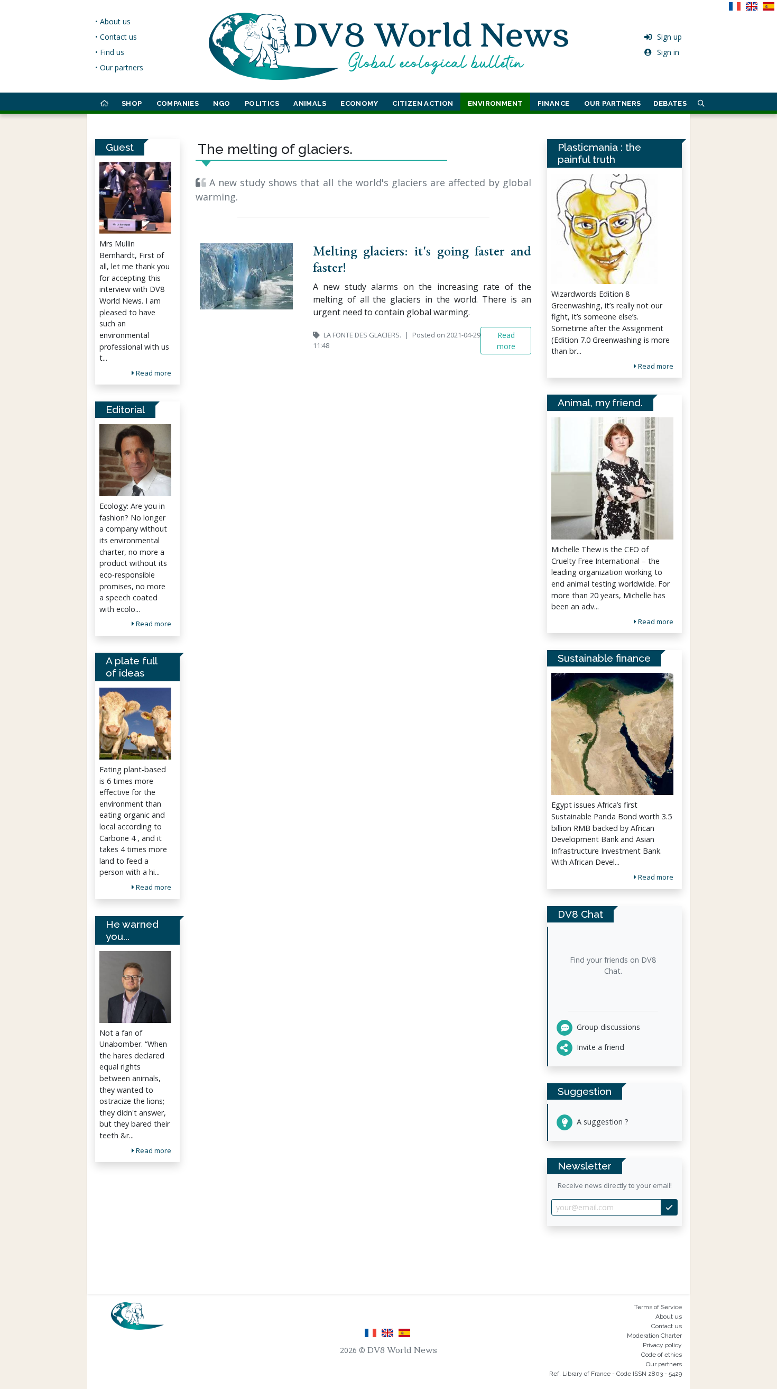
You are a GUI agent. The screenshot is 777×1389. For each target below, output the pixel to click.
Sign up (669, 37)
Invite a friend (599, 1047)
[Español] (769, 9)
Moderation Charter (654, 1335)
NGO (221, 103)
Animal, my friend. (600, 402)
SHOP (132, 103)
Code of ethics (661, 1354)
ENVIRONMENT (495, 103)
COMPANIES (177, 103)
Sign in (668, 52)
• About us (113, 21)
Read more (152, 373)
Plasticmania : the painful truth (599, 153)
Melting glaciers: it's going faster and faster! (422, 259)
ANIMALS (309, 103)
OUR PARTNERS (612, 103)
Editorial (125, 409)
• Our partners (119, 67)
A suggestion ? (601, 1122)
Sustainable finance (604, 658)
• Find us (109, 52)
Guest (120, 147)
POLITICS (262, 103)
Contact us (666, 1326)
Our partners (664, 1364)
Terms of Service (658, 1307)
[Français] (736, 9)
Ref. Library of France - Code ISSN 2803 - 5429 (615, 1373)
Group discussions (607, 1027)
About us (668, 1316)
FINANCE (554, 103)
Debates (670, 103)
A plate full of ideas (131, 667)
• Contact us (116, 37)
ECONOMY (359, 103)
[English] (753, 9)
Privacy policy (662, 1345)
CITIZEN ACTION (423, 103)
